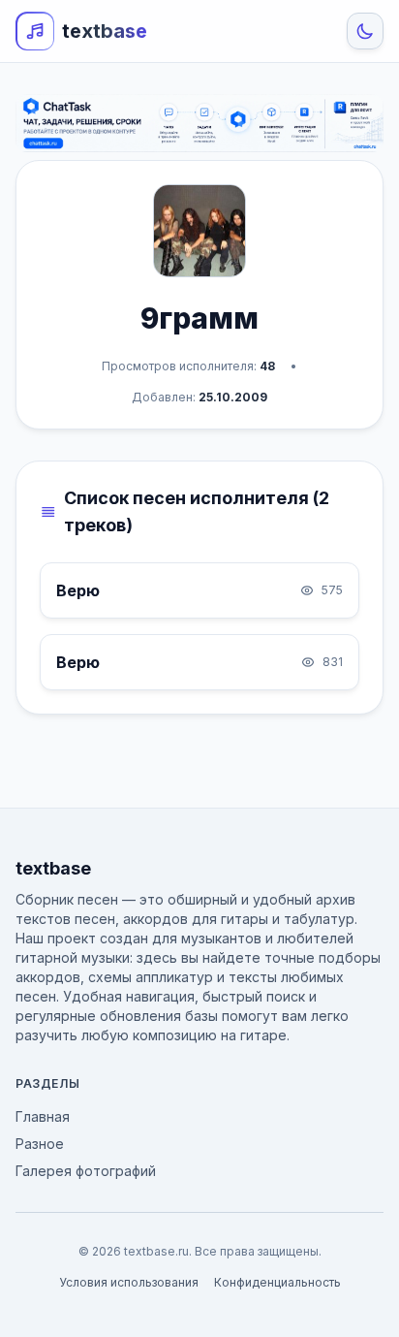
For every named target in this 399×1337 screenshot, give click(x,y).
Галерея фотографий (85, 1170)
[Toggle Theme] (365, 31)
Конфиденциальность (277, 1282)
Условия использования (129, 1282)
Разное (39, 1143)
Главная (42, 1116)
